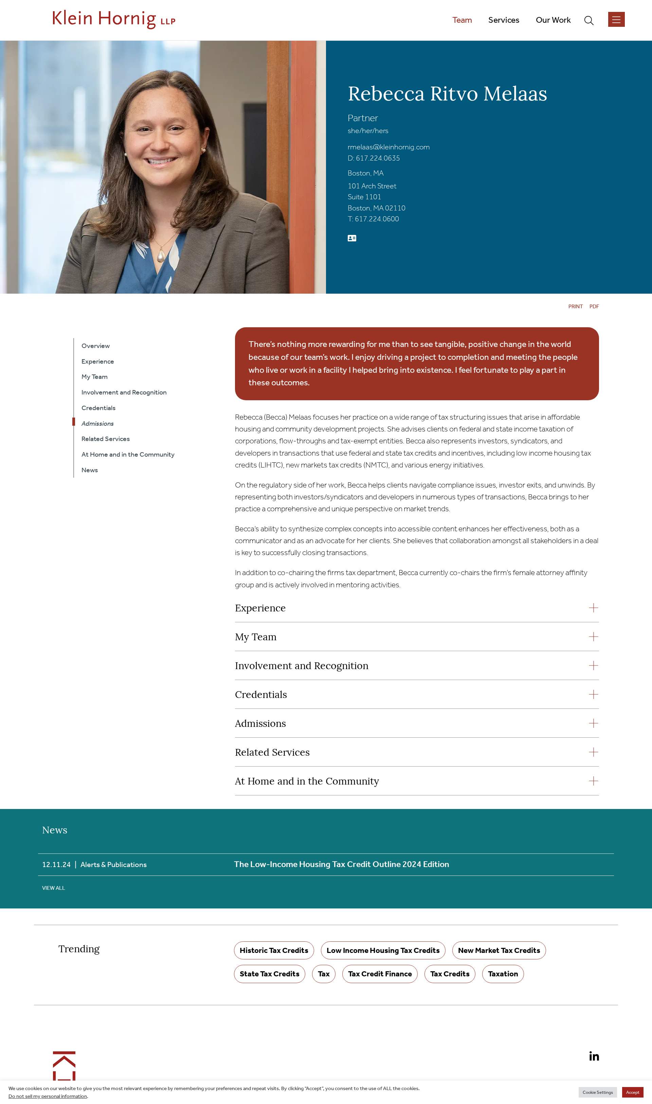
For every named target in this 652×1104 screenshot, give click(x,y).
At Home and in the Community (307, 782)
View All (53, 888)
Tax (324, 973)
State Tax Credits (270, 973)
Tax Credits (450, 973)
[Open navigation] (616, 19)
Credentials (261, 695)
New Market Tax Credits (499, 950)
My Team (256, 638)
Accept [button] (632, 1092)
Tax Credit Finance (380, 973)
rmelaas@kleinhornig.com (389, 147)
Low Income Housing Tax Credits (383, 950)
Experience (260, 609)
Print (575, 306)
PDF (594, 306)
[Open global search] (591, 20)
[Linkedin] (591, 1057)
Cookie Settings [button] (598, 1092)
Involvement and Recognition (301, 666)
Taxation (503, 973)
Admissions (260, 724)
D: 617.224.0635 (374, 158)
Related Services (272, 753)
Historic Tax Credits (274, 950)
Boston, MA (366, 173)
